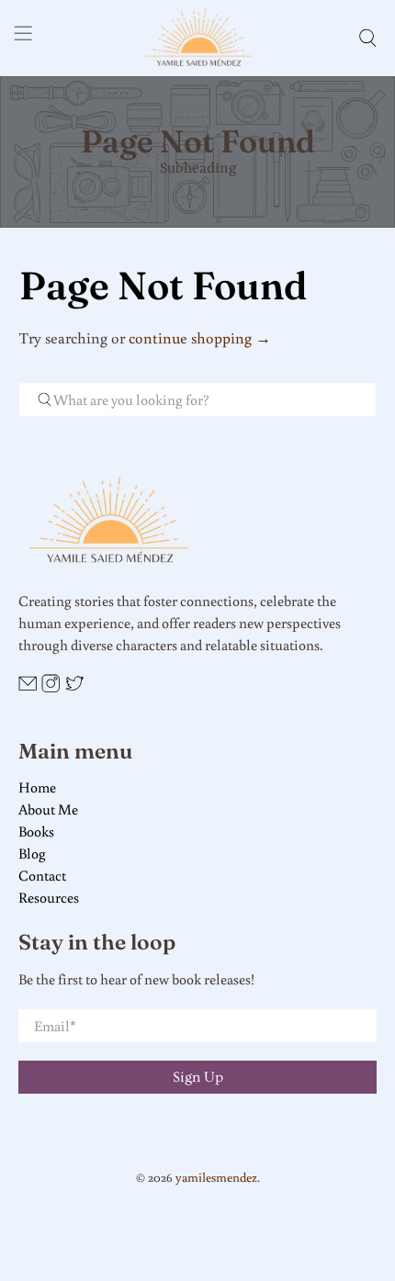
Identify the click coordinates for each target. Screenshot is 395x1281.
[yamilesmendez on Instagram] (50, 688)
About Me (48, 809)
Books (36, 831)
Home (37, 787)
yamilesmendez (216, 1176)
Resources (48, 897)
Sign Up (198, 1077)
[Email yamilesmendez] (27, 688)
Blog (32, 853)
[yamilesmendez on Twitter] (74, 688)
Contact (42, 875)
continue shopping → (200, 337)
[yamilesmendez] (198, 38)
